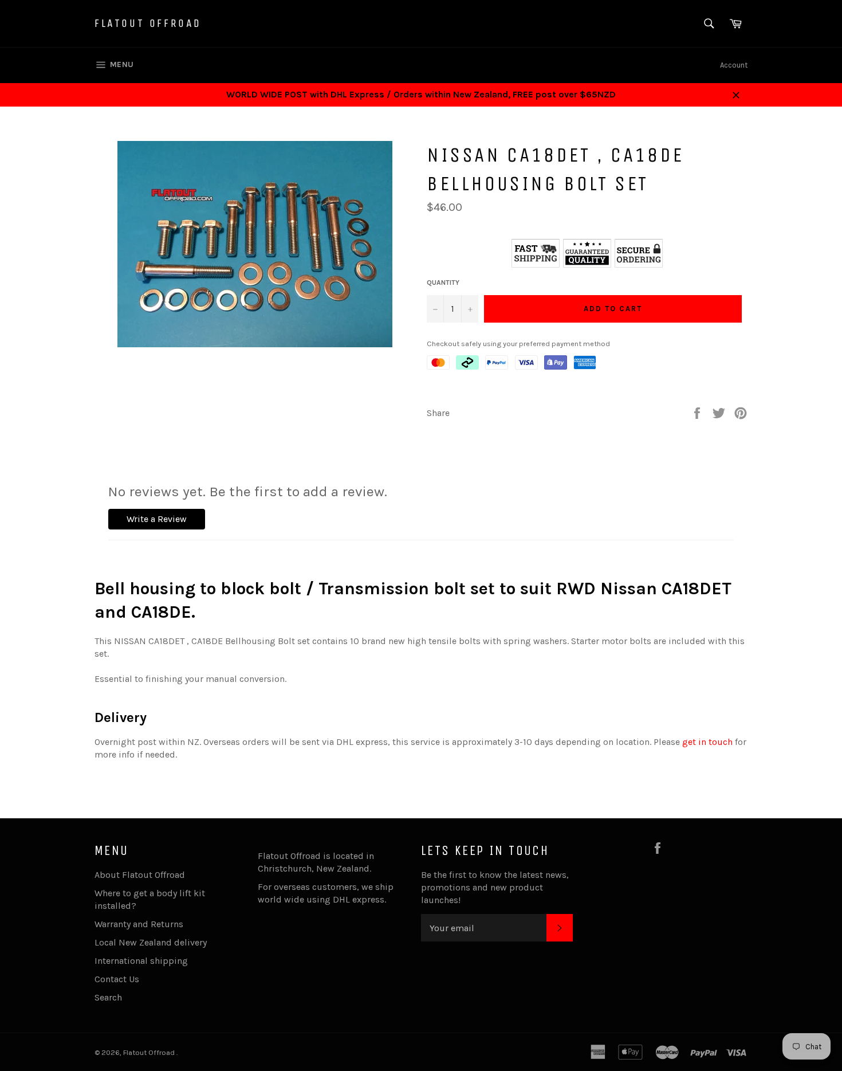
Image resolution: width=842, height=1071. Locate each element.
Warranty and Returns (139, 924)
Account (733, 65)
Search (108, 997)
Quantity (443, 282)
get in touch (707, 741)
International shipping (141, 960)
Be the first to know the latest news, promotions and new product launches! (495, 887)
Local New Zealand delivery (151, 942)
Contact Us (117, 979)
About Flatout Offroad (140, 874)
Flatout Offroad (148, 23)
